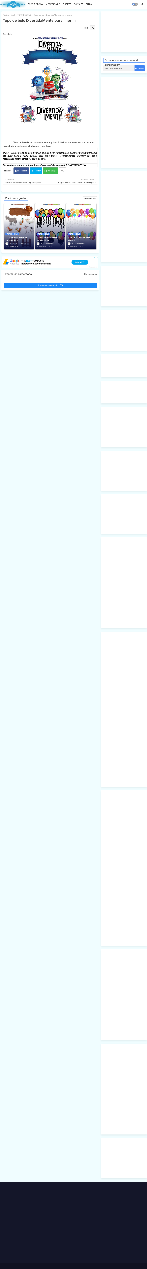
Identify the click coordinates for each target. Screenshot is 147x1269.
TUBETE (67, 4)
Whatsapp (52, 171)
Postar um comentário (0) (50, 285)
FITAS (89, 4)
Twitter (37, 171)
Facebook (22, 171)
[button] (135, 4)
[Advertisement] (125, 31)
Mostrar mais (90, 198)
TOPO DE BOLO (35, 4)
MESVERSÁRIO (53, 4)
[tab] (35, 5)
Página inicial (9, 15)
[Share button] (62, 170)
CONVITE (78, 4)
